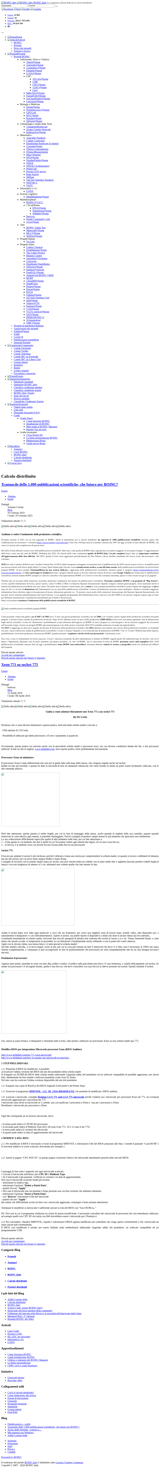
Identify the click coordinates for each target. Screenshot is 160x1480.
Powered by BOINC (11, 1457)
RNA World (32, 115)
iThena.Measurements (37, 152)
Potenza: (11, 20)
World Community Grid (38, 219)
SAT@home (32, 314)
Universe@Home (35, 101)
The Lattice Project (35, 253)
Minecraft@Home (35, 230)
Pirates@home (33, 286)
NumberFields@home (37, 160)
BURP (29, 278)
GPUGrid (31, 112)
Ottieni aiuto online (23, 407)
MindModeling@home (37, 196)
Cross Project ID (34, 435)
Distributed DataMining (38, 264)
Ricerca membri (21, 398)
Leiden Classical (34, 247)
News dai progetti (22, 48)
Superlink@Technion (36, 258)
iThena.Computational (37, 149)
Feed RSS (13, 1412)
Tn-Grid (30, 241)
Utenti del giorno (16, 1377)
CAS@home (32, 309)
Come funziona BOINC (38, 421)
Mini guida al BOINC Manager (41, 426)
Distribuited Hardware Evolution (42, 143)
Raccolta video (15, 1380)
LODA (29, 191)
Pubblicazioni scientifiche (26, 339)
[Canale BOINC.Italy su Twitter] (25, 9)
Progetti (17, 45)
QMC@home (33, 323)
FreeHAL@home (35, 272)
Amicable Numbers (35, 138)
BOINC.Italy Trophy (24, 393)
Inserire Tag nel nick (36, 429)
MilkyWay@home (35, 93)
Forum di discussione (18, 1398)
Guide (17, 415)
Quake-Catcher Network (38, 129)
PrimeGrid (31, 168)
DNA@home (39, 208)
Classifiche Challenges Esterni (29, 401)
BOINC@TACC (34, 202)
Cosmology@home (35, 68)
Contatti (11, 1452)
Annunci (18, 449)
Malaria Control (34, 255)
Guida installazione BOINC (21, 1357)
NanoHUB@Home (36, 96)
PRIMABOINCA (35, 317)
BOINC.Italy (20, 454)
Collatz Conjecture (35, 140)
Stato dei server (21, 395)
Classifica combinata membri (28, 387)
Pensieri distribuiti (22, 460)
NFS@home (32, 157)
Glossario (12, 1401)
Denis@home (33, 107)
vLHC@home (39, 87)
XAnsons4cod (33, 320)
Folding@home (21, 331)
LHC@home (38, 84)
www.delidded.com (44, 749)
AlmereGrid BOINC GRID (40, 275)
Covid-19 (18, 337)
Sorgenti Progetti (22, 342)
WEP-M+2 (31, 182)
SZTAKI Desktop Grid (37, 297)
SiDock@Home (34, 121)
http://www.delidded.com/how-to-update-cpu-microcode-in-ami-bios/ (35, 1057)
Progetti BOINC (22, 56)
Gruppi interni (21, 362)
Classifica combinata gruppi (27, 390)
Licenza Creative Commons (69, 1462)
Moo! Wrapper (33, 154)
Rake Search (32, 174)
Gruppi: (11, 18)
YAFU (29, 185)
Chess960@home (35, 281)
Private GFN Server (36, 171)
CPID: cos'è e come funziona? (22, 1365)
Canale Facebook (22, 348)
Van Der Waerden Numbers (40, 180)
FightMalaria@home (36, 250)
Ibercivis (30, 216)
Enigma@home (34, 306)
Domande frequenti (17, 1403)
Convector (31, 261)
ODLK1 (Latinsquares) (37, 166)
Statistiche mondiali (23, 381)
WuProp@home (34, 236)
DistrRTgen (32, 283)
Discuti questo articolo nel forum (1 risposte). (23, 658)
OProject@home (34, 267)
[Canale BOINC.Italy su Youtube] (17, 9)
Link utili (18, 410)
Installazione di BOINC (38, 424)
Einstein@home (34, 70)
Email (10, 499)
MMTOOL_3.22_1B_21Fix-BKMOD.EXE (52, 1091)
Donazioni (13, 1443)
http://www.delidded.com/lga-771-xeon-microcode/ (26, 1055)
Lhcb (35, 90)
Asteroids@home (34, 65)
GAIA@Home (33, 73)
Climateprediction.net (36, 126)
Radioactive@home (36, 132)
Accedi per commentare (13, 655)
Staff (10, 1446)
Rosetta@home (33, 118)
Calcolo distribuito (23, 457)
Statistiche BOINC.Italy (25, 384)
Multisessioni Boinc (36, 440)
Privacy (11, 1449)
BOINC (18, 42)
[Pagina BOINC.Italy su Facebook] (7, 9)
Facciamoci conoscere (24, 373)
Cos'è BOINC (21, 452)
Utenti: (10, 15)
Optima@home (33, 295)
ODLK (29, 163)
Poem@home (33, 289)
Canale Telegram (22, 353)
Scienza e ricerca (22, 51)
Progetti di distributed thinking (29, 325)
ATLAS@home (40, 79)
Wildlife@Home (40, 213)
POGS (29, 292)
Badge (17, 367)
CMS (35, 82)
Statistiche (13, 1406)
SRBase (30, 177)
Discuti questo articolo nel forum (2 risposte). (23, 1244)
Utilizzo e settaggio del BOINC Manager (28, 1360)
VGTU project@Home (37, 311)
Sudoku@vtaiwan (35, 269)
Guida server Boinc (35, 443)
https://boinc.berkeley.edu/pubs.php (52, 542)
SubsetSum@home (41, 210)
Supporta (12, 1440)
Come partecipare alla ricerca (22, 1395)
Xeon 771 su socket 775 (19, 665)
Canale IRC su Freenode (26, 356)
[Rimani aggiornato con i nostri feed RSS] (36, 9)
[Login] (56, 6)
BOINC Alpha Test (35, 227)
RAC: (10, 23)
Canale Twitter (21, 351)
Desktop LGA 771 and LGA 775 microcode (61, 1097)
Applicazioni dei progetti (26, 328)
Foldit (17, 334)
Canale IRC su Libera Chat (27, 359)
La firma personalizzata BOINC (42, 438)
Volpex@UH (32, 303)
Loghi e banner (21, 370)
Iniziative (18, 365)
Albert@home (33, 62)
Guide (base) (26, 418)
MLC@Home (33, 233)
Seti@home (32, 300)
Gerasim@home (34, 146)
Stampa (12, 496)
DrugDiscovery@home (37, 110)
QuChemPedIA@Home (38, 98)
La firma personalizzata (19, 1362)
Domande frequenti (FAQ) (27, 412)
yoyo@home (32, 222)
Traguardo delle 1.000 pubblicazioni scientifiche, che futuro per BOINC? (59, 484)
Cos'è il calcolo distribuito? (21, 1392)
